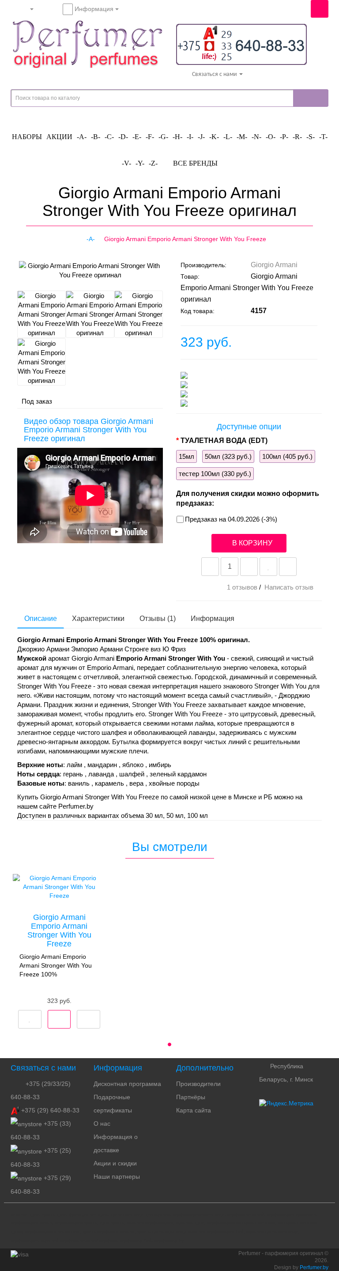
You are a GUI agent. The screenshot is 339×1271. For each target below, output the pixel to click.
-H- (177, 136)
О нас (102, 1123)
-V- (126, 163)
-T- (323, 136)
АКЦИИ (59, 136)
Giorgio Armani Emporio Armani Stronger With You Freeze (59, 930)
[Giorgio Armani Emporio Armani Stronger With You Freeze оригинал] (24, 274)
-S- (310, 136)
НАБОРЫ (27, 136)
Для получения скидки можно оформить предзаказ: (247, 498)
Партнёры (190, 1097)
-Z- (153, 163)
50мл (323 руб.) (228, 456)
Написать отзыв (288, 587)
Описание (40, 618)
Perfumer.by (314, 1267)
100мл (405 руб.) (287, 456)
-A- (82, 136)
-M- (242, 136)
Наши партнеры (117, 1176)
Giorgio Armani (274, 265)
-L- (227, 136)
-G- (163, 136)
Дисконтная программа (127, 1083)
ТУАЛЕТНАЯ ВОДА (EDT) (224, 440)
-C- (109, 136)
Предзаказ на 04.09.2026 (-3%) (231, 519)
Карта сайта (193, 1110)
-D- (123, 136)
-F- (150, 136)
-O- (270, 136)
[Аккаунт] (24, 9)
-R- (297, 136)
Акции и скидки (115, 1163)
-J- (201, 136)
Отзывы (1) (157, 618)
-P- (284, 136)
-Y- (140, 163)
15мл (186, 456)
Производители (198, 1083)
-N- (256, 136)
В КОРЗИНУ (251, 543)
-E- (136, 136)
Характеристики (98, 618)
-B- (95, 136)
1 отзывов (242, 587)
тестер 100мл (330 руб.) (215, 473)
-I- (190, 136)
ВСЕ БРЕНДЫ (194, 163)
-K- (214, 136)
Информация (212, 618)
